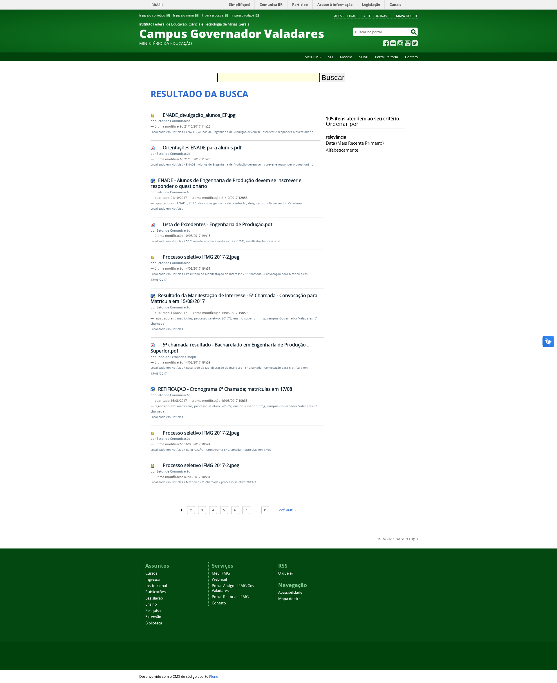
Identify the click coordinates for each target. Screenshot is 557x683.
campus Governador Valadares (279, 203)
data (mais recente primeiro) (355, 143)
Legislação (154, 598)
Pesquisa (153, 610)
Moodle (346, 57)
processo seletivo (207, 318)
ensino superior (245, 318)
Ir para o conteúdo (154, 15)
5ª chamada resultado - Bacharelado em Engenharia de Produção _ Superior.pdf (230, 348)
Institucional (156, 585)
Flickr (393, 43)
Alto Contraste (377, 16)
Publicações (155, 591)
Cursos (151, 573)
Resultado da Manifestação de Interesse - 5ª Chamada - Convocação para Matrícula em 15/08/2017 (234, 298)
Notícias (177, 132)
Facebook (386, 43)
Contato (411, 57)
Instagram (400, 43)
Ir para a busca (214, 15)
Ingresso (152, 579)
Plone (213, 676)
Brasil (157, 4)
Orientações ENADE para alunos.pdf (202, 147)
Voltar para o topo (400, 539)
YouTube (407, 43)
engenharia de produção (227, 203)
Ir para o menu (185, 15)
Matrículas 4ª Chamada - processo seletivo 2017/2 (221, 482)
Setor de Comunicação (173, 121)
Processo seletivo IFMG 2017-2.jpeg (201, 257)
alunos (203, 203)
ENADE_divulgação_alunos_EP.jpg (199, 115)
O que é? (285, 573)
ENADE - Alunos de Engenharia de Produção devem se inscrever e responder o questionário (249, 132)
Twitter (415, 43)
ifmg (251, 203)
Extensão (153, 616)
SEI (330, 57)
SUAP (363, 57)
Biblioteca (153, 623)
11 (265, 510)
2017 (192, 203)
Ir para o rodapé (245, 15)
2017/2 (227, 318)
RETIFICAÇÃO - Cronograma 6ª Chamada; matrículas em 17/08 (225, 389)
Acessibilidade (346, 16)
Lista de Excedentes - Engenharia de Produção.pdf (217, 224)
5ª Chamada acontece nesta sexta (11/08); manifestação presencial (233, 241)
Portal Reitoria (386, 57)
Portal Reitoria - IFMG (230, 596)
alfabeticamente (342, 150)
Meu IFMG (313, 57)
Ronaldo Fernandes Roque (177, 357)
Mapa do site (407, 16)
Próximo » (287, 510)
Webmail (219, 579)
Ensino (151, 604)
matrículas (184, 318)
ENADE (182, 203)
